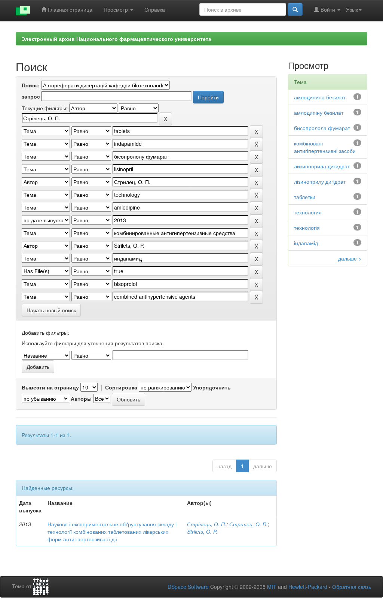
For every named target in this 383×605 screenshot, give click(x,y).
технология (308, 212)
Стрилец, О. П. (248, 524)
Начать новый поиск (51, 310)
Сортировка (121, 387)
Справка (154, 9)
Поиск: (31, 85)
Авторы (81, 398)
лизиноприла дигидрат (322, 166)
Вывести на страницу (50, 387)
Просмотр (116, 9)
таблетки (304, 197)
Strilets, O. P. (202, 531)
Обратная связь (351, 586)
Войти (328, 9)
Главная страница (69, 9)
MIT (271, 586)
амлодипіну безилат (318, 112)
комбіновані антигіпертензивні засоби (325, 146)
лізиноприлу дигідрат (320, 181)
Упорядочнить (212, 387)
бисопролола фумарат (322, 128)
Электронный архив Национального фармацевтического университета (116, 38)
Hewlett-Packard (307, 586)
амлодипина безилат (320, 97)
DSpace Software (188, 586)
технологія (307, 227)
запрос (31, 96)
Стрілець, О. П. (206, 524)
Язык (352, 9)
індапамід (306, 243)
